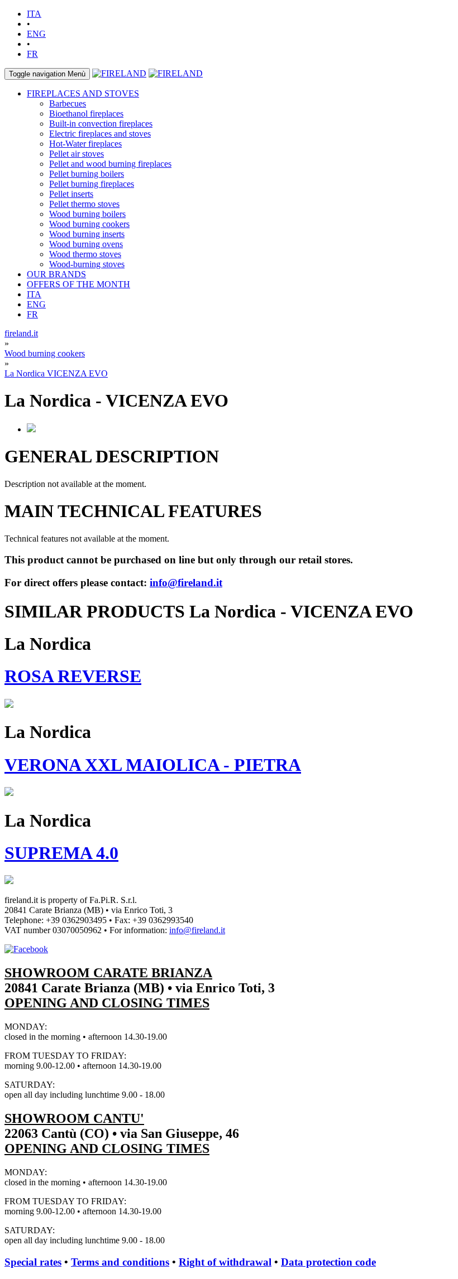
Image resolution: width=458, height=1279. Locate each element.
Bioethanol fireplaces (86, 113)
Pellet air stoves (76, 153)
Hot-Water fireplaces (85, 143)
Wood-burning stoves (87, 264)
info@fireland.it (186, 582)
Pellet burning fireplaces (91, 184)
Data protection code (328, 1262)
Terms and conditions (120, 1262)
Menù (47, 74)
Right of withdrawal (225, 1262)
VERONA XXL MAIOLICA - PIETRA (152, 765)
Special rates (32, 1262)
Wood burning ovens (86, 244)
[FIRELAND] (119, 73)
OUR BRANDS (56, 274)
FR (32, 54)
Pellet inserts (71, 194)
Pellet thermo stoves (84, 204)
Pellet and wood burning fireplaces (110, 163)
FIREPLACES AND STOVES (83, 93)
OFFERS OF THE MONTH (78, 284)
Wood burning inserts (87, 234)
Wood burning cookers (89, 224)
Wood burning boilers (87, 214)
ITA (34, 13)
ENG (36, 33)
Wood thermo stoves (85, 254)
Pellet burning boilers (86, 173)
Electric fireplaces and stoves (100, 133)
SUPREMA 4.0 (61, 853)
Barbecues (67, 103)
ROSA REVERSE (72, 676)
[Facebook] (26, 949)
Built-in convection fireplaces (100, 123)
